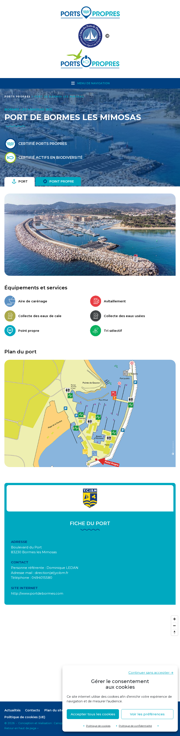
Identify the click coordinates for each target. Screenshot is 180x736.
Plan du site (53, 710)
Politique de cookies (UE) (24, 717)
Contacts (32, 710)
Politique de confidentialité (135, 725)
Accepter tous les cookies (93, 714)
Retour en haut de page (21, 728)
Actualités (12, 710)
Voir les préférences (147, 714)
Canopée (60, 723)
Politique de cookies (98, 725)
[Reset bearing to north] (174, 632)
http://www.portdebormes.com (37, 593)
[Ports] (90, 37)
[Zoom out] (174, 625)
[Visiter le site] (90, 498)
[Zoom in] (174, 619)
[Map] (90, 657)
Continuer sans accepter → (150, 672)
